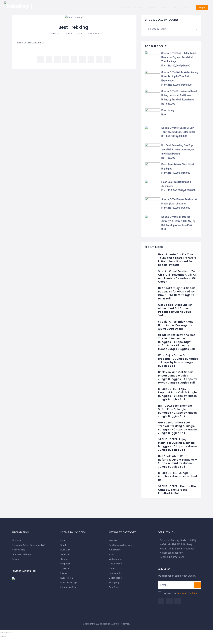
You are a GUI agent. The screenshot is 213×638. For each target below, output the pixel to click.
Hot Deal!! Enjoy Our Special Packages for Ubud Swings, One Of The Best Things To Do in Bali (177, 293)
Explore (152, 7)
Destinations (115, 563)
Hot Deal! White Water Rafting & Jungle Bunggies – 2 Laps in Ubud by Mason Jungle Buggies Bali (177, 461)
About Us (16, 540)
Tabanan (64, 568)
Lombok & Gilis (68, 587)
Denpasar (65, 563)
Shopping (114, 582)
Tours (165, 7)
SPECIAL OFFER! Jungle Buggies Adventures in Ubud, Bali (178, 476)
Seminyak (65, 554)
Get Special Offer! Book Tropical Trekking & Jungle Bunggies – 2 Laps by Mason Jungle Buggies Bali (177, 428)
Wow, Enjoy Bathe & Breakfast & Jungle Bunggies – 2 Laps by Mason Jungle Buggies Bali (178, 361)
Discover (137, 7)
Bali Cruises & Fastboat (120, 545)
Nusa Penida (66, 578)
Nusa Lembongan (69, 582)
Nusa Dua (65, 549)
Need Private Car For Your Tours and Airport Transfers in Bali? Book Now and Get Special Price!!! (177, 260)
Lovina (63, 573)
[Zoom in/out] (11, 632)
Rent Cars (114, 587)
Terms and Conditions (188, 593)
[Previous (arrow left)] (1, 636)
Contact (187, 7)
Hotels (112, 568)
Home (126, 7)
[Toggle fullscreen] (7, 632)
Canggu (64, 559)
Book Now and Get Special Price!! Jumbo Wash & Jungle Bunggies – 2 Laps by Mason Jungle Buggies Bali (177, 377)
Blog (176, 7)
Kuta (62, 540)
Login (202, 7)
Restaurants (115, 573)
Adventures (114, 549)
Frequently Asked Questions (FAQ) (29, 545)
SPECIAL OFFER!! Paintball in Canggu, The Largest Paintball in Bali (177, 490)
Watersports (115, 559)
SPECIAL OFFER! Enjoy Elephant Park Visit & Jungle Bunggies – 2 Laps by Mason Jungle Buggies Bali (177, 394)
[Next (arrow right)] (4, 636)
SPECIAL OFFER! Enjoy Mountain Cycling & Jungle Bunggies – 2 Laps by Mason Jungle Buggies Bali (177, 445)
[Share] (4, 632)
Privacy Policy (18, 549)
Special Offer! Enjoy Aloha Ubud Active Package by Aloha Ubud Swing (176, 325)
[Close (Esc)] (1, 632)
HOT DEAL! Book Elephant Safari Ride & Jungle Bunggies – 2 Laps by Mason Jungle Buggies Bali (177, 411)
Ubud (63, 545)
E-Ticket (113, 540)
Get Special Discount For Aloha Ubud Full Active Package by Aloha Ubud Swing (175, 310)
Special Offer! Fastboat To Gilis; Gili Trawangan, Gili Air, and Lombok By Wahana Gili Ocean (177, 276)
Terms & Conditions (21, 554)
